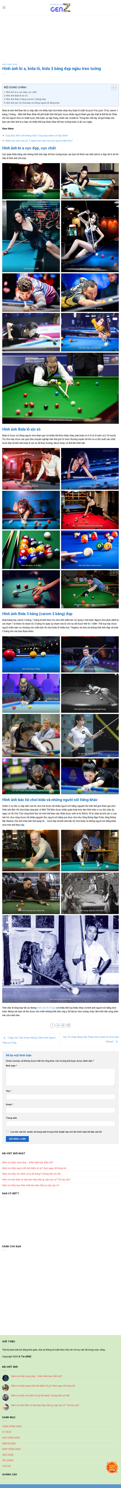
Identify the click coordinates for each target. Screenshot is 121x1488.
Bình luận (11, 1066)
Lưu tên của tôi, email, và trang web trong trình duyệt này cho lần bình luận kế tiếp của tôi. (56, 1132)
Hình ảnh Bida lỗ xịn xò (17, 95)
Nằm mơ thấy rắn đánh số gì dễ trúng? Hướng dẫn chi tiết (31, 1173)
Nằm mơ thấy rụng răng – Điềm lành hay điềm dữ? (27, 1162)
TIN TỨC (6, 1466)
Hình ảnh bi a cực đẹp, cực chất (21, 92)
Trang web (11, 1118)
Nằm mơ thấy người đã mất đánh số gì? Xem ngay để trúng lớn (34, 1168)
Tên (9, 1091)
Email (9, 1104)
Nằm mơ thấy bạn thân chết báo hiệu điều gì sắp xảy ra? (30, 1185)
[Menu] (4, 7)
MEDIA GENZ (9, 1443)
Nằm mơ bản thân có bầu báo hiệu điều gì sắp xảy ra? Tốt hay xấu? (36, 1179)
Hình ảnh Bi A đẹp (46, 1007)
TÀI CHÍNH (7, 1460)
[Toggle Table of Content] (112, 87)
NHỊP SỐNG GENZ (10, 64)
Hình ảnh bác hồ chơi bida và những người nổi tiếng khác (33, 103)
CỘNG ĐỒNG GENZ (12, 1426)
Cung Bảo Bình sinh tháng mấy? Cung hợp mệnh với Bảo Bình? (36, 135)
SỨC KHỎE (7, 1454)
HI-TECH (6, 1432)
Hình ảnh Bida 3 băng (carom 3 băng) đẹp (26, 99)
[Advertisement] (60, 37)
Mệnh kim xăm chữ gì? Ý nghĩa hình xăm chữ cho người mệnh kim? (39, 140)
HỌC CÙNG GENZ (11, 1437)
